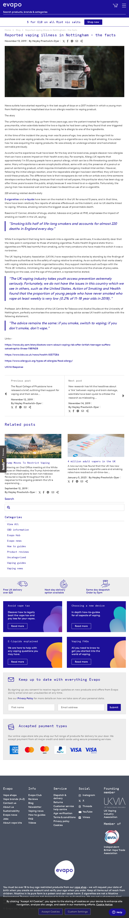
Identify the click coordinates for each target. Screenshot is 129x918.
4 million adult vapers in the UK (91, 461)
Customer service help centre (63, 808)
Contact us (9, 802)
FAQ (30, 818)
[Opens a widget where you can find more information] (117, 912)
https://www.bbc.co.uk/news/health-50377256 (32, 354)
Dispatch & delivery (59, 797)
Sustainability (11, 810)
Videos (32, 822)
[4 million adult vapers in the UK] (96, 445)
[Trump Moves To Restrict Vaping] (33, 446)
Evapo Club (35, 795)
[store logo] (12, 5)
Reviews (33, 799)
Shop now (93, 22)
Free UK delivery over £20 (12, 591)
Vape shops (10, 795)
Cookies (58, 825)
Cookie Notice (104, 904)
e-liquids (29, 199)
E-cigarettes (12, 199)
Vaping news (15, 568)
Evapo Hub (13, 535)
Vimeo (86, 817)
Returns (58, 802)
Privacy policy (61, 821)
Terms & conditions (64, 817)
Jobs (5, 818)
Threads (87, 806)
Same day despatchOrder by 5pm (98, 591)
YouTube (88, 811)
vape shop (80, 887)
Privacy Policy (25, 698)
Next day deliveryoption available (55, 591)
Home (8, 30)
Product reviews (18, 551)
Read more (17, 626)
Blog (18, 30)
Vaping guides (16, 562)
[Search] (8, 507)
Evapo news (14, 540)
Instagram (89, 795)
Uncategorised (16, 557)
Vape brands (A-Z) (14, 799)
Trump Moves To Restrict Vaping (27, 462)
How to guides (16, 546)
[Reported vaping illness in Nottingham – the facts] (64, 72)
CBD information (18, 529)
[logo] (64, 879)
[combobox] (64, 12)
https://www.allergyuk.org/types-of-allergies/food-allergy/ (39, 360)
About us (8, 806)
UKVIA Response (14, 366)
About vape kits (12, 822)
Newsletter (34, 806)
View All (13, 524)
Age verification (62, 813)
